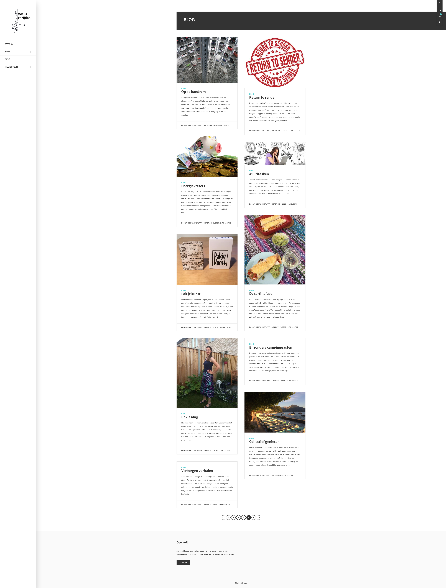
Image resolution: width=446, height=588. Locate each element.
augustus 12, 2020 (211, 450)
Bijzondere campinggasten (270, 347)
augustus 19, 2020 (279, 327)
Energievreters (193, 186)
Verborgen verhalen (197, 471)
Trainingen (11, 67)
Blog (7, 59)
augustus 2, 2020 (210, 504)
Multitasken (259, 174)
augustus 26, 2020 (211, 327)
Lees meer (183, 562)
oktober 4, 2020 (210, 125)
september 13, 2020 (211, 223)
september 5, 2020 (279, 204)
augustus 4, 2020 (278, 381)
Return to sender (262, 97)
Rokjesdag (189, 417)
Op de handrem (193, 92)
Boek (7, 51)
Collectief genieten (264, 442)
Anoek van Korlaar (194, 125)
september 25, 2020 (279, 131)
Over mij (9, 44)
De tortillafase (260, 294)
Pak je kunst (190, 294)
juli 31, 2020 (276, 475)
